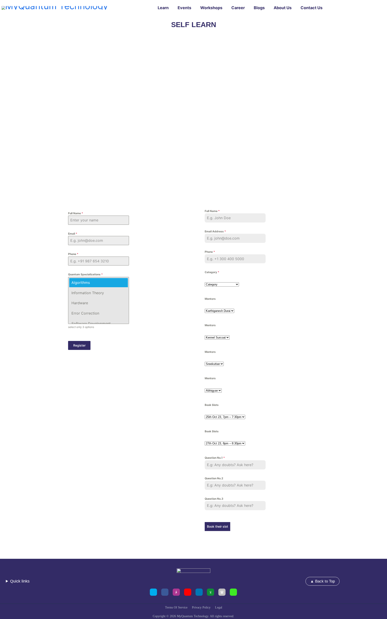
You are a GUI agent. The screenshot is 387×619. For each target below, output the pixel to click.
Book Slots (212, 405)
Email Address (215, 231)
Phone (73, 254)
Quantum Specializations (85, 274)
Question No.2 (214, 478)
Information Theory (87, 293)
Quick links (20, 581)
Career (238, 7)
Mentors (210, 298)
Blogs (259, 7)
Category (212, 272)
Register (79, 345)
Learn (163, 7)
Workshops (211, 7)
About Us (283, 7)
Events (184, 7)
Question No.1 (215, 457)
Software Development (91, 323)
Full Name (75, 213)
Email (72, 233)
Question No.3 (214, 498)
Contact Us (311, 7)
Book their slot (217, 526)
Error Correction (85, 313)
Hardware (79, 303)
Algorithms (80, 282)
